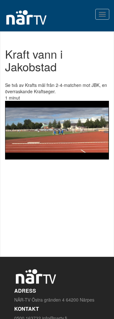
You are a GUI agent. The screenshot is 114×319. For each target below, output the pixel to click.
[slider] (50, 154)
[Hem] (26, 17)
